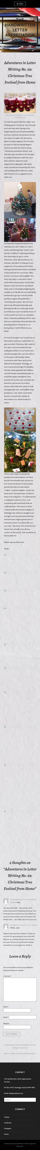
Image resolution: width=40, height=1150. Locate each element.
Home (6, 1134)
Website (6, 1024)
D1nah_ (31, 115)
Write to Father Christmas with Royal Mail (19, 1053)
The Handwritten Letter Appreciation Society (20, 30)
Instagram (7, 1128)
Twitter (6, 1117)
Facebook (7, 1123)
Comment (7, 976)
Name (6, 1007)
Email (5, 1017)
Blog (24, 117)
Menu (21, 4)
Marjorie (13, 902)
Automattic (19, 1146)
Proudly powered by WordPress (13, 1144)
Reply (34, 900)
